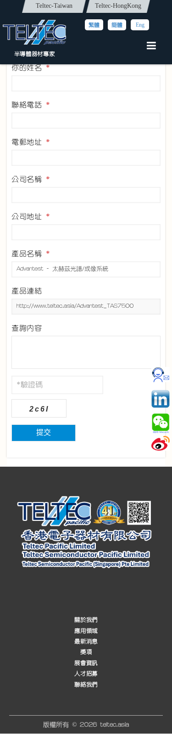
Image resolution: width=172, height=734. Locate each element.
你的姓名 (30, 67)
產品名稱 (30, 253)
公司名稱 (30, 179)
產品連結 (26, 290)
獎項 (86, 652)
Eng (140, 25)
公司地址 (30, 216)
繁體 (94, 25)
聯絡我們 (85, 684)
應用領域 (85, 630)
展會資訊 (85, 663)
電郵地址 (30, 142)
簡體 (116, 25)
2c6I (39, 409)
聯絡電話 (30, 104)
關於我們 (85, 620)
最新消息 (85, 641)
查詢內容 (26, 328)
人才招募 (85, 674)
